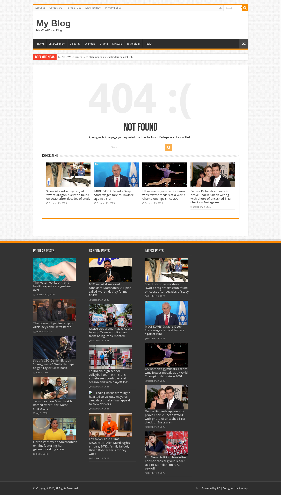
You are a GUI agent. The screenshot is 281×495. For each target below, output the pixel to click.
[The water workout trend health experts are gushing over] (54, 269)
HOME (40, 43)
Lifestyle (117, 43)
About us (40, 7)
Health (148, 43)
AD (218, 488)
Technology (133, 43)
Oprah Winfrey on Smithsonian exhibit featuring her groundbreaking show (55, 445)
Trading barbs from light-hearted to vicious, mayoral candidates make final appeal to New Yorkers (110, 398)
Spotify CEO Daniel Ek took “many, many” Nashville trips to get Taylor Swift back (53, 364)
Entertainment (57, 43)
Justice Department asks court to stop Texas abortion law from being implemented (110, 332)
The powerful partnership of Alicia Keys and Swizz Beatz (53, 325)
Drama (104, 43)
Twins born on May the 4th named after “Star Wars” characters (52, 404)
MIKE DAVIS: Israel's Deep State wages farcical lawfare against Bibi (96, 56)
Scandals (90, 43)
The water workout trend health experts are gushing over (52, 286)
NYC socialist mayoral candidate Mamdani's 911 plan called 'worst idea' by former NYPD (110, 289)
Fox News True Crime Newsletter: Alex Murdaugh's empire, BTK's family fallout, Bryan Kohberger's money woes (109, 446)
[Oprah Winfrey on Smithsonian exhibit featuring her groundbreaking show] (54, 429)
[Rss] (220, 8)
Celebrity (75, 43)
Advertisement (93, 7)
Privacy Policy (113, 7)
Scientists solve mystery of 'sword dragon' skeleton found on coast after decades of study (68, 195)
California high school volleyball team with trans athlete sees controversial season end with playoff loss (109, 376)
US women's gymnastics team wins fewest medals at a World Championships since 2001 (163, 195)
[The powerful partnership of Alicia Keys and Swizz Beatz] (54, 310)
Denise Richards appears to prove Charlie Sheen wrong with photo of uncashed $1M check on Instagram (210, 196)
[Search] (245, 8)
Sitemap (243, 488)
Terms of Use (73, 7)
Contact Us (55, 7)
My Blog (53, 23)
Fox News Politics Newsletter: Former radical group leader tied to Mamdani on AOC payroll (166, 463)
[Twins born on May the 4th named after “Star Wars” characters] (54, 388)
